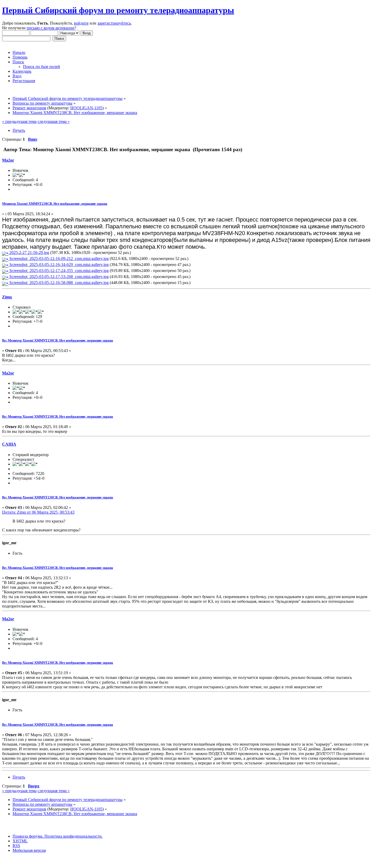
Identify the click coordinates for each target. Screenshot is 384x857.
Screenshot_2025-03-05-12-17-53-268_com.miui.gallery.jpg (58, 276)
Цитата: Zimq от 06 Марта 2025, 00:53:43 (38, 512)
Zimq (7, 297)
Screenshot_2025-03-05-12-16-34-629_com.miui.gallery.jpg (58, 264)
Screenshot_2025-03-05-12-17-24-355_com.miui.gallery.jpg (58, 270)
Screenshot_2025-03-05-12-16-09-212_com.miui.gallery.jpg (58, 258)
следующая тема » (54, 121)
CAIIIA (9, 444)
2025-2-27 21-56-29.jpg (28, 252)
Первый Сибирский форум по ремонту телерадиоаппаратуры (118, 10)
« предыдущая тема (19, 121)
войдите (81, 23)
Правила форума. (28, 836)
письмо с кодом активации (50, 28)
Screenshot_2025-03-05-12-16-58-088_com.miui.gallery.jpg (58, 282)
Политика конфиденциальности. (73, 836)
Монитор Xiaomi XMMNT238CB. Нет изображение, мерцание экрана (54, 204)
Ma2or (8, 160)
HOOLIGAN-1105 (86, 108)
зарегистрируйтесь (114, 23)
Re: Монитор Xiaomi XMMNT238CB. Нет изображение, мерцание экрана (57, 340)
